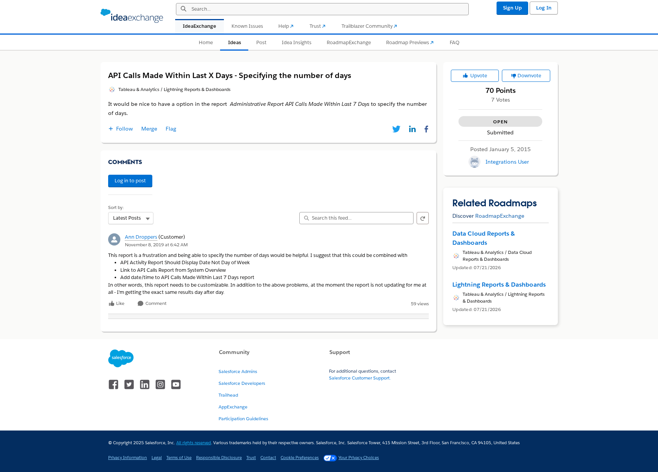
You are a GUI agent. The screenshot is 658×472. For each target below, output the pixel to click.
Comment (155, 303)
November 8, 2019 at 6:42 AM (156, 244)
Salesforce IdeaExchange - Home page (132, 16)
